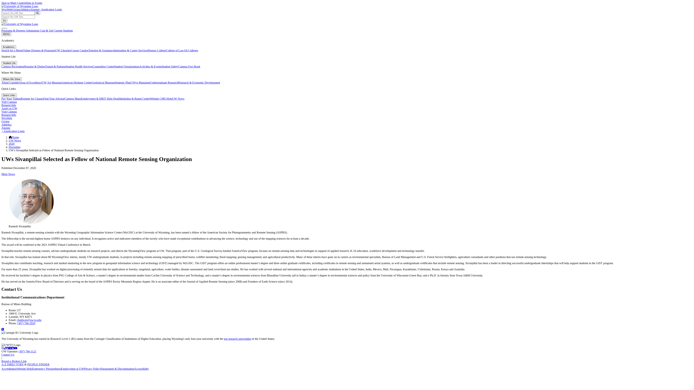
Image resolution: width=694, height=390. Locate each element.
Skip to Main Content (13, 3)
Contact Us (7, 354)
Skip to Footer (34, 3)
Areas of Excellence (30, 82)
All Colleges (191, 50)
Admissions (33, 30)
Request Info (8, 105)
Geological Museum (103, 82)
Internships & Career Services (131, 50)
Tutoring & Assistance (101, 50)
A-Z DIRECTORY (12, 364)
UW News (178, 98)
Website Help (24, 368)
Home (15, 137)
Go (4, 20)
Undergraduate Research (164, 82)
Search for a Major (12, 50)
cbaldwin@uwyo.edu (29, 320)
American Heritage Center (77, 82)
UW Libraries (63, 50)
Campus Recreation (12, 66)
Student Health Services (79, 66)
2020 (11, 143)
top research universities (237, 338)
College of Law (175, 50)
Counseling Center (103, 66)
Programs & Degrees (13, 30)
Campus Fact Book (189, 66)
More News (8, 174)
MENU (6, 34)
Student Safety (170, 66)
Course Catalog (80, 50)
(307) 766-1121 (27, 351)
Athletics (25, 9)
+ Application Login (50, 9)
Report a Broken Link (14, 361)
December (14, 147)
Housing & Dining (34, 66)
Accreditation (9, 368)
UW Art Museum (52, 82)
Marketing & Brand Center (134, 98)
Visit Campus (9, 101)
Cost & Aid (47, 30)
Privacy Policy (92, 368)
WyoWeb (6, 9)
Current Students (63, 30)
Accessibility (141, 368)
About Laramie (10, 82)
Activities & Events (150, 66)
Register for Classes (32, 98)
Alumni (34, 9)
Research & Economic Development (199, 82)
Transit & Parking (55, 66)
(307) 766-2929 (26, 323)
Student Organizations (126, 66)
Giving (16, 9)
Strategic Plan (122, 82)
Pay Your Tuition (11, 98)
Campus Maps (73, 98)
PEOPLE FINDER (38, 364)
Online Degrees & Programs (39, 50)
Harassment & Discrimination (117, 368)
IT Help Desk (111, 98)
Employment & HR (92, 98)
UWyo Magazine (140, 82)
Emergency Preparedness (46, 368)
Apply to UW (9, 108)
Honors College (157, 50)
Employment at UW (72, 368)
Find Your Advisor (54, 98)
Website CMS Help (161, 98)
